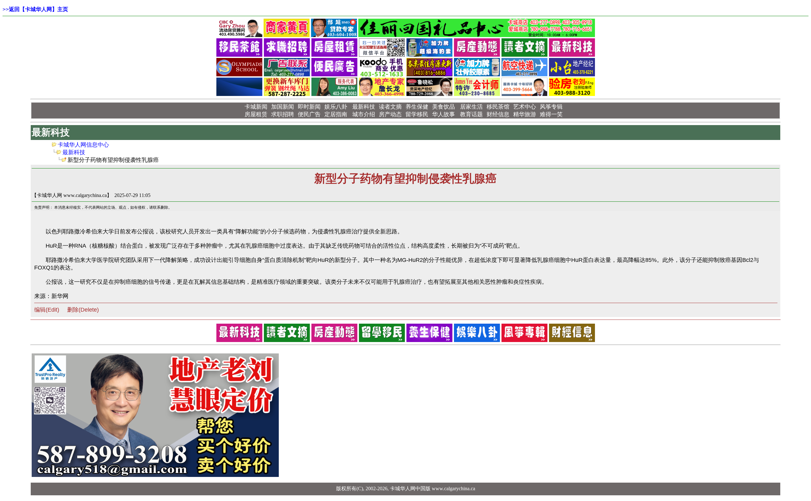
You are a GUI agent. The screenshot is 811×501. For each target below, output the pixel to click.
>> (35, 9)
